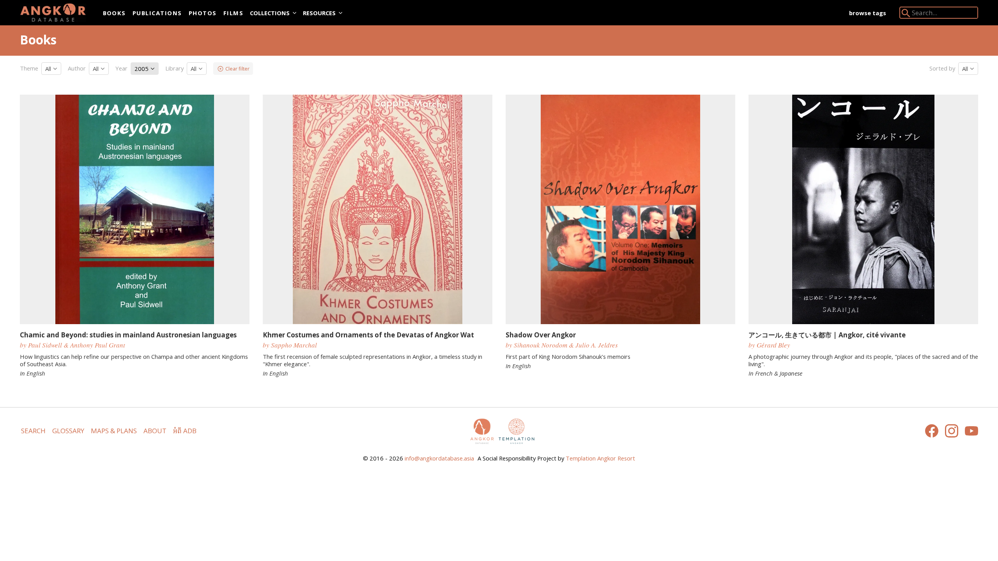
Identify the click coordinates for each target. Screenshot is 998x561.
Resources (319, 13)
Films (233, 13)
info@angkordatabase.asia (439, 458)
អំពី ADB (184, 430)
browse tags (867, 13)
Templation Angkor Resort (600, 458)
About (154, 430)
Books (114, 13)
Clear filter (237, 68)
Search (33, 430)
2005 (142, 68)
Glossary (68, 430)
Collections (270, 13)
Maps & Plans (114, 430)
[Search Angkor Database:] (906, 14)
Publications (157, 13)
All (49, 68)
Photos (203, 13)
